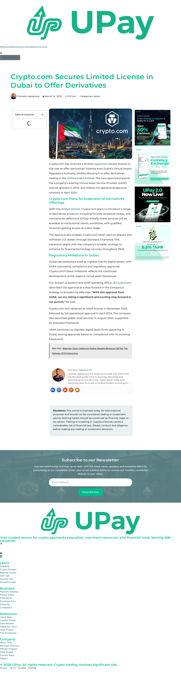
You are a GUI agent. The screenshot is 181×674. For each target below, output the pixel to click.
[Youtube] (1, 553)
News (97, 96)
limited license (70, 209)
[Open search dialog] (1, 53)
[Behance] (52, 390)
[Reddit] (65, 390)
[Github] (59, 390)
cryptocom (100, 163)
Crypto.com (123, 282)
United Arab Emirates (80, 178)
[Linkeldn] (1, 556)
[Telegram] (1, 544)
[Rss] (71, 390)
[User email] (77, 390)
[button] (42, 115)
